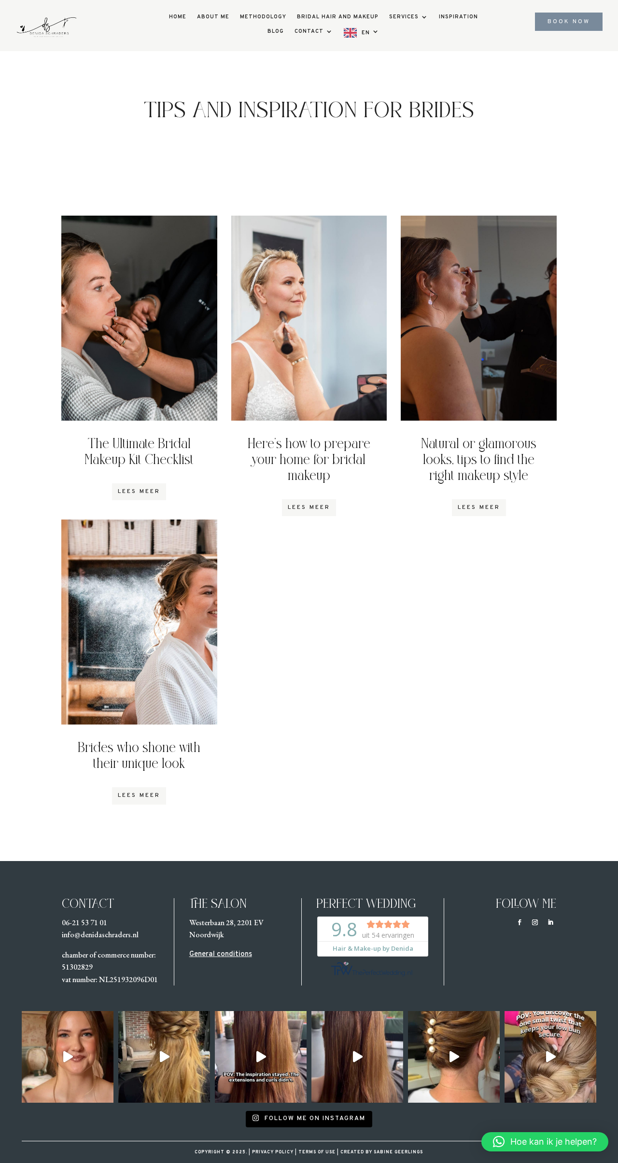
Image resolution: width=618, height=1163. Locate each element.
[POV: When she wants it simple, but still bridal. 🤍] (164, 1057)
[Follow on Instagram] (535, 922)
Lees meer (139, 491)
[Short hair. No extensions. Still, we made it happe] (454, 1057)
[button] (544, 1141)
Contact (309, 31)
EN (366, 32)
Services (404, 17)
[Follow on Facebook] (519, 922)
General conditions (220, 954)
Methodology (263, 17)
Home (177, 17)
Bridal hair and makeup (338, 17)
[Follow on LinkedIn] (550, 922)
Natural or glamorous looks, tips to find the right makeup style (478, 461)
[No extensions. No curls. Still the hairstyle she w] (357, 1057)
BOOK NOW (569, 22)
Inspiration (458, 17)
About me (213, 17)
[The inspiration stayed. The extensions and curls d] (261, 1057)
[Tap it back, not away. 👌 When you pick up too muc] (67, 1057)
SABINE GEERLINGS (397, 1152)
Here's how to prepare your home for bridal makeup (309, 461)
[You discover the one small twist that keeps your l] (550, 1057)
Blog (275, 31)
